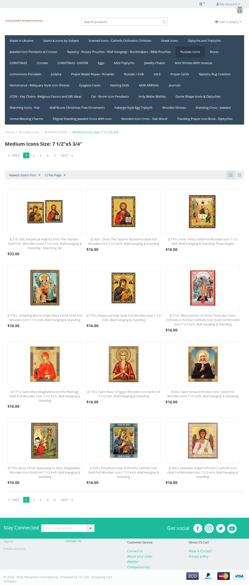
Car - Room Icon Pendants (110, 96)
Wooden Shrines (174, 107)
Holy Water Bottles (152, 96)
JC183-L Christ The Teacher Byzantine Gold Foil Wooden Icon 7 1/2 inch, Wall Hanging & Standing (123, 241)
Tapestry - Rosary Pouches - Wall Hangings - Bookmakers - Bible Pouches (119, 52)
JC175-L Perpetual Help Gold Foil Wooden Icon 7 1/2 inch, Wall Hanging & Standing (124, 317)
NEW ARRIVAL (149, 85)
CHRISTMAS (18, 63)
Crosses (42, 63)
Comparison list (138, 567)
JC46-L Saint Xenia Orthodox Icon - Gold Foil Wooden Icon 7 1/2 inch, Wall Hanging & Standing (202, 394)
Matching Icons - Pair (25, 107)
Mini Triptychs (124, 63)
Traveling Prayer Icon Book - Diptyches (204, 119)
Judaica (56, 74)
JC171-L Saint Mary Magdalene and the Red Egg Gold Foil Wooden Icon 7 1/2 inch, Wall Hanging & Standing (44, 396)
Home (9, 132)
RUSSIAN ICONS (55, 132)
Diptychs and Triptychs (204, 40)
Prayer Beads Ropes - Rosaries (92, 74)
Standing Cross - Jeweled (213, 107)
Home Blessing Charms (26, 119)
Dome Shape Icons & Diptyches (198, 96)
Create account (15, 548)
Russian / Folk (134, 74)
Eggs (101, 63)
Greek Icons (169, 40)
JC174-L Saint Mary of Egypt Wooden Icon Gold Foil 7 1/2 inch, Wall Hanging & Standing (123, 394)
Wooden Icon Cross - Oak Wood (144, 119)
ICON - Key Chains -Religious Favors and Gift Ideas (45, 96)
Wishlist (132, 562)
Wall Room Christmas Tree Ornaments (77, 107)
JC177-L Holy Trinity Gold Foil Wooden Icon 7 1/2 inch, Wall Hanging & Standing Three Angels (202, 241)
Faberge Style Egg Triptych (133, 107)
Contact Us (73, 541)
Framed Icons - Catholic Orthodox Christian (120, 40)
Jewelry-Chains (154, 63)
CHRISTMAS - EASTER (73, 63)
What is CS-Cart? (200, 551)
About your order (139, 556)
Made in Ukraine (21, 40)
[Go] (90, 528)
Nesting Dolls (119, 85)
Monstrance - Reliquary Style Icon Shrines (40, 85)
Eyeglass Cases (89, 85)
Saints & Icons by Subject (61, 40)
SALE (157, 74)
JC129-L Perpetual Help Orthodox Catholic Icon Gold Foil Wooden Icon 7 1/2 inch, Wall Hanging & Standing (123, 472)
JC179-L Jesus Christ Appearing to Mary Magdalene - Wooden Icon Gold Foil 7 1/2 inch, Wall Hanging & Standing (45, 472)
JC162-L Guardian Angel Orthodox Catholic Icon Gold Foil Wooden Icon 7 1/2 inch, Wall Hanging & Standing (202, 472)
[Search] (164, 22)
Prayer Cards (179, 74)
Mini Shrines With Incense (193, 63)
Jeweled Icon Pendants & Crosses (33, 52)
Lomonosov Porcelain (25, 74)
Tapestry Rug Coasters (215, 74)
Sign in (8, 541)
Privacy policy (198, 556)
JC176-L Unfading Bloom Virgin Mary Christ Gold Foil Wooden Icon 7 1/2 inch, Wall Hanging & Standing (45, 317)
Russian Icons (190, 52)
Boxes (214, 52)
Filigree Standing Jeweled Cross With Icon (82, 119)
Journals (174, 85)
